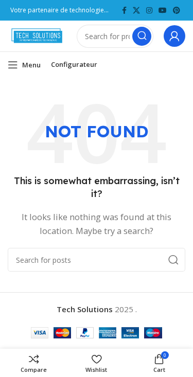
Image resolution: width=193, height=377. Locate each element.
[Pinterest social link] (176, 10)
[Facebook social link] (124, 10)
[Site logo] (37, 35)
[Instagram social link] (149, 10)
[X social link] (136, 10)
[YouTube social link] (162, 10)
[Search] (141, 36)
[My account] (174, 36)
